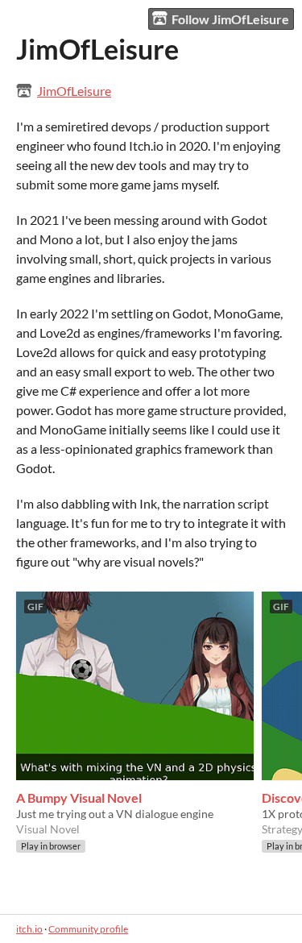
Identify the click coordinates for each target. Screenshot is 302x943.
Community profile (88, 929)
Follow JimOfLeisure (230, 19)
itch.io (29, 929)
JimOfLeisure (74, 90)
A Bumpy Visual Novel (79, 797)
